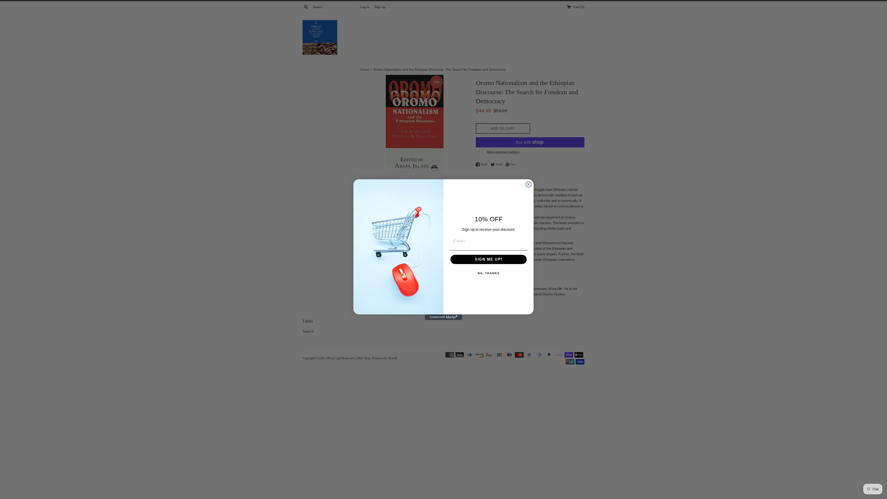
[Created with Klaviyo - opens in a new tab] (443, 317)
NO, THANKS (489, 273)
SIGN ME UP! (489, 259)
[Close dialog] (528, 184)
